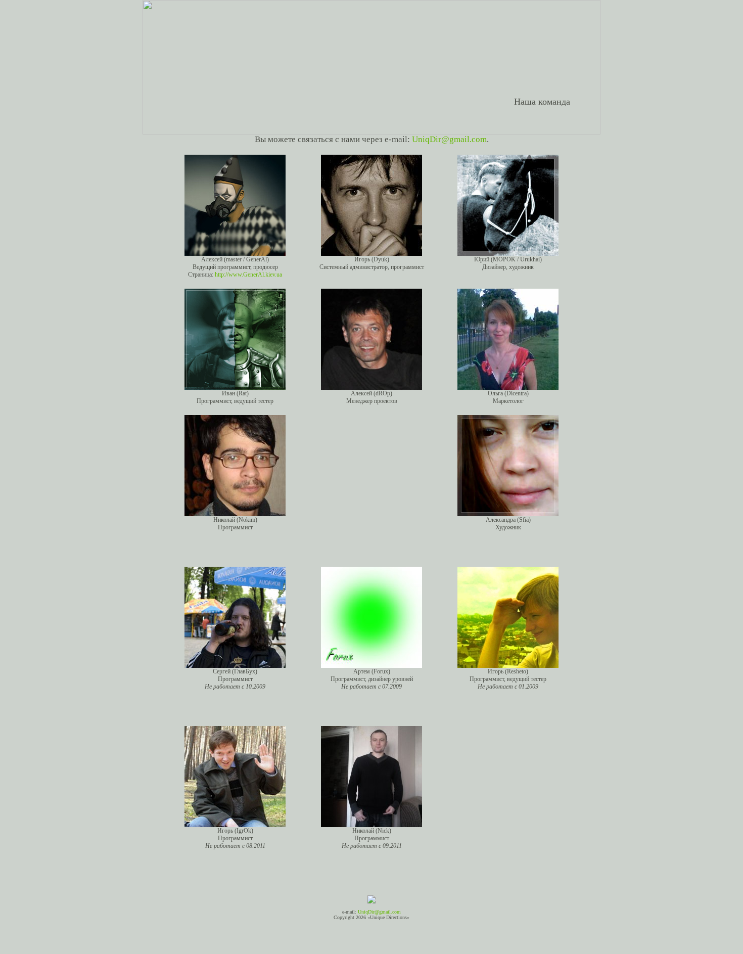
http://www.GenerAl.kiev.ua (248, 274)
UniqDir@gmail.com (449, 139)
